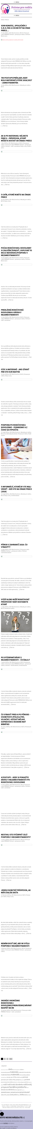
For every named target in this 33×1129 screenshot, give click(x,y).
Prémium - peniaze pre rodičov (17, 34)
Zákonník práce (5, 1095)
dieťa (10, 1069)
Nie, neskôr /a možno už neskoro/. (8, 1128)
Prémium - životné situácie (11, 665)
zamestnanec (5, 1092)
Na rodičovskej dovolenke (10, 434)
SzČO (27, 1087)
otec (12, 1077)
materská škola (6, 1075)
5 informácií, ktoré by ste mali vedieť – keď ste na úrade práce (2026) (16, 489)
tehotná (11, 1090)
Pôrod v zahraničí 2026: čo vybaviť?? (14, 545)
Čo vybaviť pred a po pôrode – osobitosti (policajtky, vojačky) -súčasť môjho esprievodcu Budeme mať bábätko (15, 719)
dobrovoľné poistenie (16, 1069)
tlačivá (15, 1090)
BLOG (21, 33)
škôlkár (29, 1094)
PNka (14, 1079)
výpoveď (19, 1090)
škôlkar (26, 1095)
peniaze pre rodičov (7, 1080)
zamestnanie (14, 1092)
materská (14, 1072)
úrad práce (13, 1095)
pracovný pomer (5, 1082)
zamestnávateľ (24, 1092)
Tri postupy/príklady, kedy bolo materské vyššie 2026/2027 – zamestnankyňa (16, 80)
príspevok (22, 1082)
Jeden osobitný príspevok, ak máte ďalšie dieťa (16, 891)
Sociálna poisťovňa (17, 1087)
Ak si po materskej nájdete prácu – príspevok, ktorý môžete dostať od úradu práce (16, 138)
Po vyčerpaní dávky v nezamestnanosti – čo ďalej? (15, 658)
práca (11, 1082)
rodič (5, 1084)
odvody (8, 1077)
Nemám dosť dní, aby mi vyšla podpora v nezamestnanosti (15, 944)
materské (15, 1074)
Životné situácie (15, 495)
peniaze (25, 1077)
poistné (27, 1079)
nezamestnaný (3, 1077)
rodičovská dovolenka (15, 1084)
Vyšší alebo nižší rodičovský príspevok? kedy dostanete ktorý (15, 602)
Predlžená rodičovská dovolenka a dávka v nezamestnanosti (12, 312)
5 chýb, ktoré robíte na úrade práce (16, 195)
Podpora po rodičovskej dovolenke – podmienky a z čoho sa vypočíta (14, 427)
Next (11, 1059)
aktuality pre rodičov (4, 1069)
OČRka (15, 1077)
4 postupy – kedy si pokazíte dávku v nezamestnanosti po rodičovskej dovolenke (15, 779)
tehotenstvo (4, 1090)
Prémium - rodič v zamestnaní (12, 146)
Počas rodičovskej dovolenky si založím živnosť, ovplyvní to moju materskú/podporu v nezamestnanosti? (16, 252)
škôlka (22, 1095)
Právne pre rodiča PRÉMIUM (12, 144)
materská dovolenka (24, 1072)
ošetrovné (19, 1077)
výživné (23, 1089)
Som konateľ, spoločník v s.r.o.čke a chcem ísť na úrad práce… (15, 28)
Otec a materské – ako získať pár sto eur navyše (15, 370)
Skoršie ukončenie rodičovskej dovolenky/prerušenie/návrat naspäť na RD (16, 1004)
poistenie (22, 1079)
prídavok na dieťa (16, 1082)
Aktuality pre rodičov (25, 85)
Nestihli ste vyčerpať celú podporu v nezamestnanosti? (16, 835)
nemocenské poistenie (24, 1075)
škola (19, 1095)
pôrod (26, 1082)
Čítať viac (20, 68)
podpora (18, 1080)
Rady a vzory (24, 146)
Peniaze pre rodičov (23, 434)
